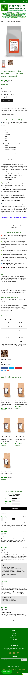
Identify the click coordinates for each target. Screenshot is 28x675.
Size (2, 88)
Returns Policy (14, 641)
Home (2, 21)
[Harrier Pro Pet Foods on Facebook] (14, 653)
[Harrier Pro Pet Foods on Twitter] (10, 653)
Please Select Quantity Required (8, 94)
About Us (14, 635)
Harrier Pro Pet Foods (14, 666)
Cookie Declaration (14, 643)
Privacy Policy (14, 639)
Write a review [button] (14, 508)
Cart (26, 1)
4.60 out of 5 (17, 494)
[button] (4, 80)
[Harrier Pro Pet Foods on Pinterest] (18, 653)
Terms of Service (14, 637)
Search (14, 633)
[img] (4, 517)
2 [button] (13, 620)
